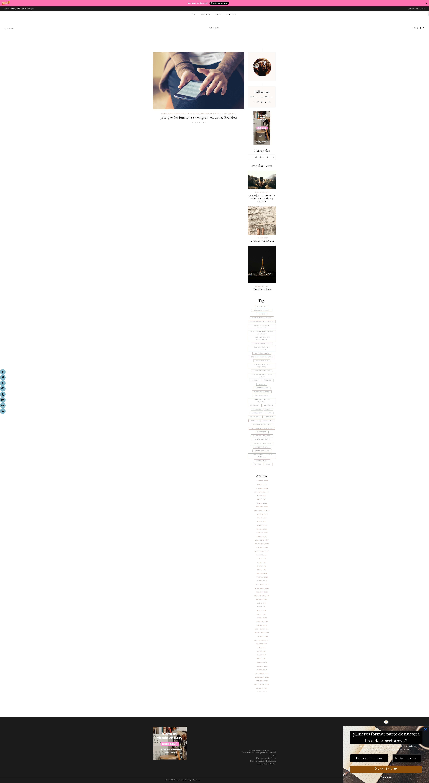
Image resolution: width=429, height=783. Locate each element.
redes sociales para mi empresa (262, 456)
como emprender (262, 343)
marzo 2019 (262, 573)
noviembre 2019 (262, 544)
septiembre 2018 (261, 595)
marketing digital (261, 424)
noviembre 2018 (262, 588)
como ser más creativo (262, 357)
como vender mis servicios (262, 366)
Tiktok (421, 8)
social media (262, 461)
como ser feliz (262, 353)
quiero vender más (262, 443)
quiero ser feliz (262, 439)
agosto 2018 (261, 599)
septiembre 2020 (261, 510)
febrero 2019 (262, 577)
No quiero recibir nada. (386, 778)
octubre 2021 (262, 488)
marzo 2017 (262, 662)
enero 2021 (262, 503)
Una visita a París (262, 289)
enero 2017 (262, 670)
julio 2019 (261, 558)
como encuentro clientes (262, 348)
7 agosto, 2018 (262, 192)
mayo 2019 (261, 566)
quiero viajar (261, 447)
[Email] (3, 405)
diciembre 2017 (262, 629)
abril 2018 (261, 614)
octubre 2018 (262, 592)
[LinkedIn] (3, 400)
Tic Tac (272, 755)
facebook (268, 405)
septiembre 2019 (261, 551)
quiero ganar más (261, 435)
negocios (261, 432)
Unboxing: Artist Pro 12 (266, 758)
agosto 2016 (261, 688)
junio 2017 (262, 651)
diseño (262, 384)
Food (268, 409)
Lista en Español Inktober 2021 (263, 761)
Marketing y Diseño (190, 114)
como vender (262, 361)
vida (268, 464)
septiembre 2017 (261, 640)
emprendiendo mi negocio (262, 400)
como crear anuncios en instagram (261, 332)
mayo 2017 (261, 655)
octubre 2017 (262, 636)
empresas (254, 405)
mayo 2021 (261, 496)
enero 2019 (262, 581)
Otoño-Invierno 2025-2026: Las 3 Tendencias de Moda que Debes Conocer (259, 751)
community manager (261, 317)
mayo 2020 (262, 521)
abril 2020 (262, 525)
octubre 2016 (262, 681)
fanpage (257, 409)
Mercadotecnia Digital (210, 114)
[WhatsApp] (3, 389)
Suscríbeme (386, 769)
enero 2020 (262, 536)
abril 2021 (261, 499)
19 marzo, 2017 (261, 286)
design (255, 380)
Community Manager (170, 114)
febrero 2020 (262, 533)
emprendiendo (261, 395)
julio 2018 (261, 603)
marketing (268, 420)
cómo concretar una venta (262, 375)
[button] (214, 3)
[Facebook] (3, 372)
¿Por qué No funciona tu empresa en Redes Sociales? (198, 117)
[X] (3, 383)
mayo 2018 (261, 610)
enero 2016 (262, 692)
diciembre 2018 (262, 584)
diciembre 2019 (262, 540)
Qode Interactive (177, 780)
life (269, 413)
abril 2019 (261, 570)
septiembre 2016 (261, 684)
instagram (257, 413)
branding (261, 306)
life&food (255, 417)
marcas (254, 420)
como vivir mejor (262, 370)
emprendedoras (261, 392)
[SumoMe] (3, 411)
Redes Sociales (229, 114)
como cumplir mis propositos (262, 338)
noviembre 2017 (262, 632)
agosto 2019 (261, 555)
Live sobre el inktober (267, 763)
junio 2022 (262, 484)
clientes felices (261, 310)
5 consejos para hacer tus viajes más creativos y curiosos (262, 198)
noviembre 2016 (262, 677)
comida (262, 314)
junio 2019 (262, 562)
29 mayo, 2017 (262, 238)
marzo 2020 (262, 529)
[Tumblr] (3, 394)
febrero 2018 (262, 621)
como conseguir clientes (262, 326)
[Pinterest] (3, 377)
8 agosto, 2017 (198, 122)
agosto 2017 (261, 644)
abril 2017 (261, 658)
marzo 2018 (262, 618)
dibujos (267, 380)
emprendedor (262, 388)
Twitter (257, 464)
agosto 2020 (262, 514)
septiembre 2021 (261, 492)
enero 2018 (262, 625)
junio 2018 (262, 607)
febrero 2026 (262, 481)
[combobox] (262, 157)
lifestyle (269, 417)
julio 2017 (261, 647)
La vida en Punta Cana (262, 240)
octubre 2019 (262, 547)
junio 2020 (262, 518)
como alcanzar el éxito (262, 321)
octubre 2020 (262, 507)
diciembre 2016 (262, 673)
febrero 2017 (262, 666)
